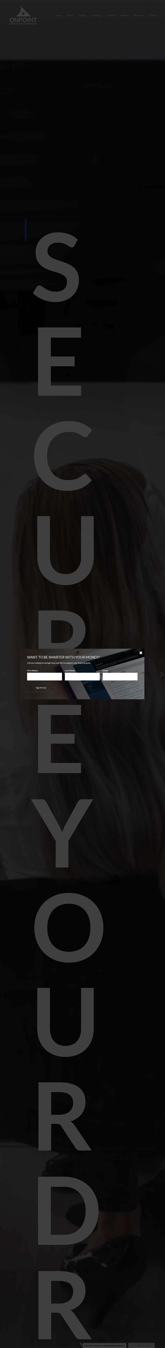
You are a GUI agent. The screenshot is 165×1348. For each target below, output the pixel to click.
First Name (32, 670)
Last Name (70, 670)
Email (105, 670)
